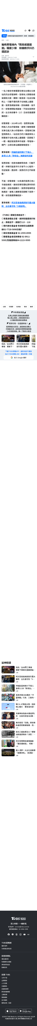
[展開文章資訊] (33, 57)
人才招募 (4, 983)
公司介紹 (4, 978)
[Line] (13, 934)
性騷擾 (11, 307)
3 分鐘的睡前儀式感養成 (18, 320)
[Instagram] (20, 934)
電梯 (25, 307)
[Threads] (17, 934)
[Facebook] (9, 934)
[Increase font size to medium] (25, 30)
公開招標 (4, 994)
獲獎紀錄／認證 (6, 1003)
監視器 (18, 307)
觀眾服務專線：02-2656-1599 (18, 929)
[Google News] (28, 934)
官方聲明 (4, 1000)
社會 (7, 40)
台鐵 (4, 307)
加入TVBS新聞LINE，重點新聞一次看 (18, 354)
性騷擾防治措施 (6, 962)
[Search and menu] (33, 31)
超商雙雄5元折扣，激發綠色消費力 (18, 326)
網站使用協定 (6, 965)
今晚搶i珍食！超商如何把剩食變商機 (18, 329)
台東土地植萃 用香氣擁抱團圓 (18, 315)
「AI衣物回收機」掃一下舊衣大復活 (18, 331)
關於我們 (4, 946)
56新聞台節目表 (6, 949)
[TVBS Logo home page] (8, 30)
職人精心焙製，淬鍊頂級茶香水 (18, 318)
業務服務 (4, 997)
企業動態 (4, 980)
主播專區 (4, 986)
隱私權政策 (5, 959)
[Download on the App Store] (11, 1011)
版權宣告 (4, 967)
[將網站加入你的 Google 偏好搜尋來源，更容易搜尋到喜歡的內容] (19, 358)
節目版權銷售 (6, 992)
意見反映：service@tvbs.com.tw (18, 927)
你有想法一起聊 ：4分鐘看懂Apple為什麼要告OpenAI (21, 36)
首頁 (3, 40)
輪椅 (31, 307)
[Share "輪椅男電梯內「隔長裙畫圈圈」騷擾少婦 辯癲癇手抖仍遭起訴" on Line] (29, 31)
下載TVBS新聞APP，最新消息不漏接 (18, 351)
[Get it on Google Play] (25, 1011)
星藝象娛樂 (5, 989)
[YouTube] (24, 934)
